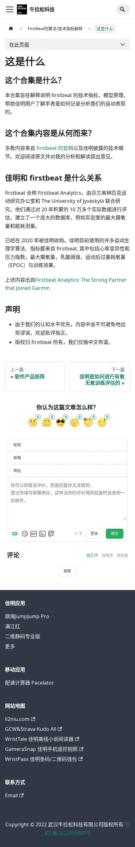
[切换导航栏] (9, 9)
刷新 (67, 571)
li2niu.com (17, 719)
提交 (114, 533)
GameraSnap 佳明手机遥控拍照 (41, 749)
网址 (17, 470)
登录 (94, 533)
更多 (10, 646)
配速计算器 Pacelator (29, 682)
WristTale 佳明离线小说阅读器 (39, 739)
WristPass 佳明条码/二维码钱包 (41, 759)
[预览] (51, 533)
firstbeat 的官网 (54, 148)
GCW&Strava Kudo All (30, 729)
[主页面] (11, 28)
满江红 (12, 626)
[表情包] (33, 533)
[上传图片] (42, 533)
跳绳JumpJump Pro (27, 616)
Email (11, 795)
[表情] (25, 533)
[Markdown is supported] (16, 533)
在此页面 (19, 44)
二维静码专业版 (22, 636)
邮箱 (17, 457)
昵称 (17, 445)
